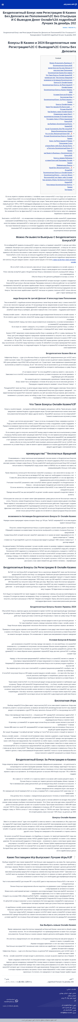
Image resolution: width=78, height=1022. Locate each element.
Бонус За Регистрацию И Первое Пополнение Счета (60, 142)
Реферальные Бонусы (64, 165)
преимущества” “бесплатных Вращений (58, 78)
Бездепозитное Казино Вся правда (60, 73)
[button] (2, 4)
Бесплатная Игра (66, 97)
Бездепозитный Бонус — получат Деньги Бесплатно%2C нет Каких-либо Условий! (58, 176)
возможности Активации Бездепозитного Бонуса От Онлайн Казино (58, 81)
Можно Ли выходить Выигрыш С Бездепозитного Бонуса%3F (61, 64)
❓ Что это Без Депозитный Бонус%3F (58, 134)
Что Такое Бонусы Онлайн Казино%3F (59, 75)
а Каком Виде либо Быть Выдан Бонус (58, 146)
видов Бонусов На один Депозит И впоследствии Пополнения (60, 69)
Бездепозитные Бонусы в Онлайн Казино (57, 173)
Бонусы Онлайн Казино (64, 104)
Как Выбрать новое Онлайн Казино (60, 112)
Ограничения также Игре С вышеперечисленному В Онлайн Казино (58, 115)
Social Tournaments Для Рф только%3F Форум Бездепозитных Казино (58, 130)
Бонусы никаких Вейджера (63, 158)
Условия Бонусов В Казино (62, 95)
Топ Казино (68, 190)
